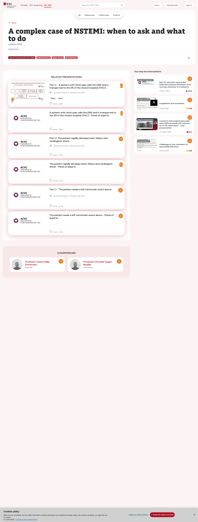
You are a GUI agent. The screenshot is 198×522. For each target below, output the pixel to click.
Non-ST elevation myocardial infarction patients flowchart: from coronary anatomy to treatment (175, 84)
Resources (90, 15)
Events (116, 15)
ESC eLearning (36, 5)
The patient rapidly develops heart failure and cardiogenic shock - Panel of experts (81, 165)
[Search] (122, 5)
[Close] (194, 514)
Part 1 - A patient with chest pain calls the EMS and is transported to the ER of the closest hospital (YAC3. (79, 86)
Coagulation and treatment (171, 103)
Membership (172, 5)
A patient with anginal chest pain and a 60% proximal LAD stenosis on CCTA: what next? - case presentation (174, 124)
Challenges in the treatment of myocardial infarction (173, 145)
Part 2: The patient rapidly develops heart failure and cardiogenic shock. (79, 139)
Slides (53, 98)
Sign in (189, 5)
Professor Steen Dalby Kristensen (37, 263)
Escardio (24, 5)
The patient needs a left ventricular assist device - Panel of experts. (81, 216)
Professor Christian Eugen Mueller (97, 263)
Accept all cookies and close (163, 515)
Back (14, 22)
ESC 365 (47, 5)
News (157, 5)
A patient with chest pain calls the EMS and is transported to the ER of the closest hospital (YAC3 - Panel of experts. (83, 114)
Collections (104, 15)
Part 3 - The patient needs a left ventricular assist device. (81, 189)
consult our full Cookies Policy (26, 520)
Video (60, 98)
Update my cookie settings (138, 515)
